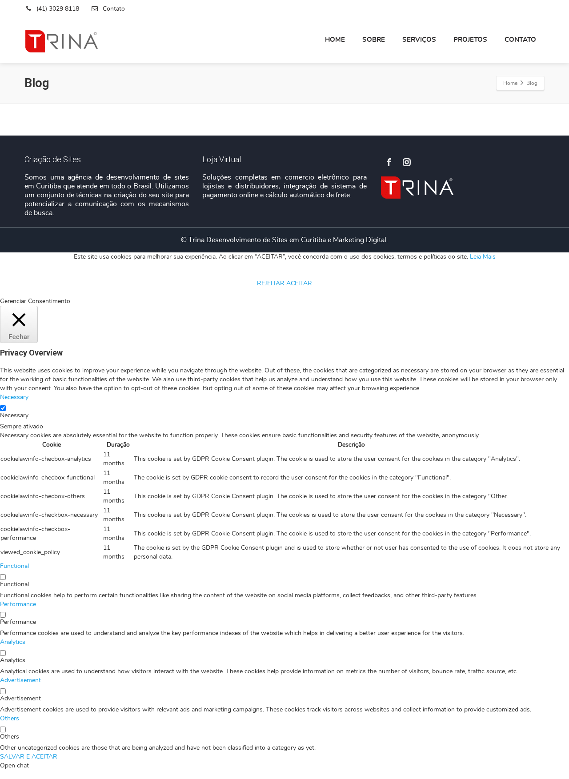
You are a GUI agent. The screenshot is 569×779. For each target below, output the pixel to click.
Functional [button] (14, 566)
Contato (113, 9)
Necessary (14, 415)
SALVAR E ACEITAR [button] (28, 757)
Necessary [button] (14, 397)
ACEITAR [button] (299, 283)
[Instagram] (407, 162)
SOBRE (373, 39)
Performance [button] (18, 604)
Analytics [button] (12, 642)
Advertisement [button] (20, 680)
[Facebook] (389, 162)
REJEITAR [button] (270, 283)
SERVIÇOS (419, 39)
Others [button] (9, 718)
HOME (335, 39)
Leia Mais (483, 257)
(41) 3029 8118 (57, 9)
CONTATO (520, 39)
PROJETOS (470, 39)
